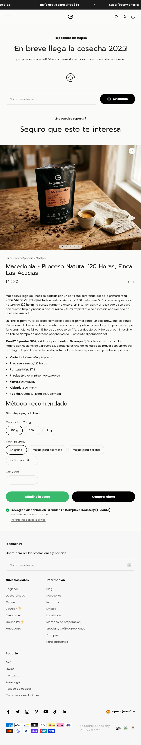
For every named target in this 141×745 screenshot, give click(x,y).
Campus (52, 635)
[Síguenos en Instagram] (27, 711)
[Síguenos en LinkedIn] (64, 711)
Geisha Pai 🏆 (15, 622)
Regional (12, 589)
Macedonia (13, 628)
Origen (10, 602)
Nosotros (52, 602)
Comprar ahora (103, 497)
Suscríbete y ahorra (116, 5)
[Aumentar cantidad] (33, 480)
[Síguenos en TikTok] (55, 711)
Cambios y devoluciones (22, 695)
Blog (49, 589)
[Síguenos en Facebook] (8, 711)
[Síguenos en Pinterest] (36, 711)
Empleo (51, 609)
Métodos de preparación (63, 622)
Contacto (12, 675)
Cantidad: (12, 472)
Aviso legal (13, 682)
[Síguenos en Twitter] (17, 711)
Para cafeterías (57, 642)
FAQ (8, 662)
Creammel (13, 615)
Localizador (54, 615)
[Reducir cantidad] (11, 480)
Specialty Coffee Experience (65, 628)
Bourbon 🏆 (13, 609)
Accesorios (54, 595)
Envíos (10, 669)
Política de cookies (19, 689)
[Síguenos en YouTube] (45, 711)
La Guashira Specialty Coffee (26, 258)
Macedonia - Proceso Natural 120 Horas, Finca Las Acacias (69, 269)
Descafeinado (15, 595)
